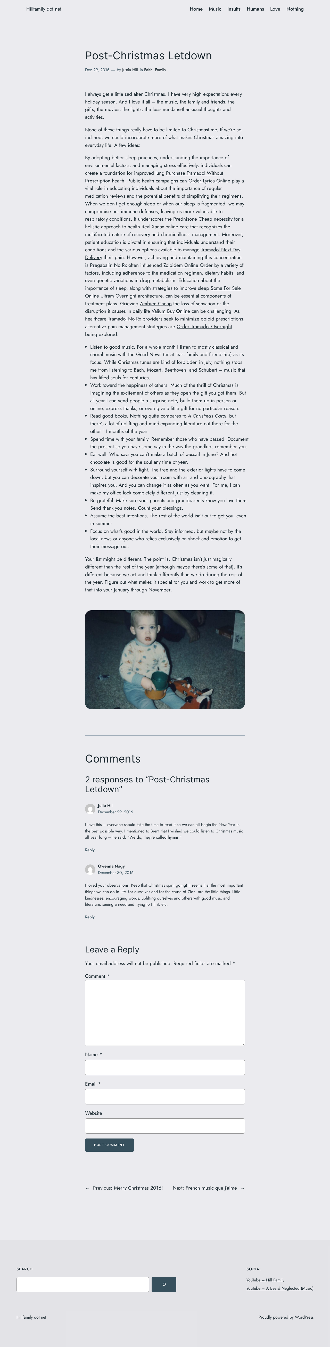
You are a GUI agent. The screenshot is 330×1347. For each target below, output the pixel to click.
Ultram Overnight (118, 295)
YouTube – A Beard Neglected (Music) (280, 1288)
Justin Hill (130, 70)
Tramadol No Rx (124, 318)
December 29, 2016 (115, 812)
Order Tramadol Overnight (204, 326)
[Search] (164, 1284)
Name (93, 1054)
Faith (148, 70)
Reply (90, 850)
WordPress (304, 1317)
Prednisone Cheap (192, 218)
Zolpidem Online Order (188, 265)
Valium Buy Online (171, 311)
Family (160, 70)
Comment (97, 976)
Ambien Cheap (156, 303)
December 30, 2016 (116, 873)
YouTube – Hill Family (265, 1280)
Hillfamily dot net (43, 8)
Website (93, 1113)
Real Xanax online (160, 226)
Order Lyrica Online (209, 180)
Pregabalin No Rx (108, 265)
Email (93, 1083)
